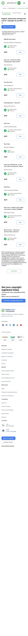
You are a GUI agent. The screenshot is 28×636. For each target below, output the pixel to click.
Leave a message (11, 431)
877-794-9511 (10, 426)
